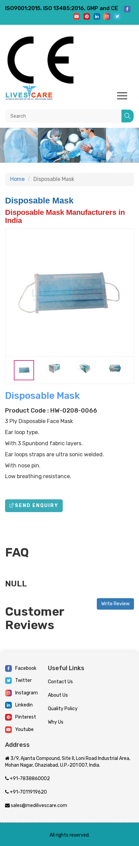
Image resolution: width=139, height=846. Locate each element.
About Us (58, 695)
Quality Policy (63, 709)
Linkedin (24, 705)
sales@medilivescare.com (38, 805)
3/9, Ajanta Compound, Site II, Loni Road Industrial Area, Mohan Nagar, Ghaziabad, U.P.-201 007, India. (67, 762)
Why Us (55, 722)
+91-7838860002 (29, 778)
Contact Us (60, 682)
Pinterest (25, 717)
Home (17, 179)
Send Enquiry (36, 505)
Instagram (26, 693)
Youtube (24, 729)
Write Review (115, 604)
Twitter (23, 680)
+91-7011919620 (28, 792)
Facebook (25, 668)
